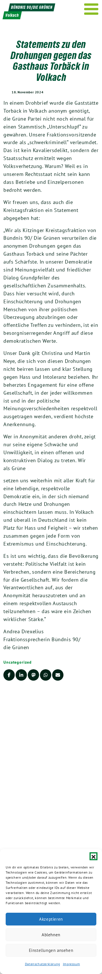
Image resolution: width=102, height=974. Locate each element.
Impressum (71, 964)
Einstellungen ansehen (51, 950)
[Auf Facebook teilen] (9, 675)
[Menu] (91, 9)
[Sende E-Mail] (57, 675)
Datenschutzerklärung (42, 964)
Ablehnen (51, 934)
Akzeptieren (51, 919)
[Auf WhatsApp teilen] (45, 675)
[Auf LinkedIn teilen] (21, 675)
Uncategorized (17, 662)
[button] (93, 856)
